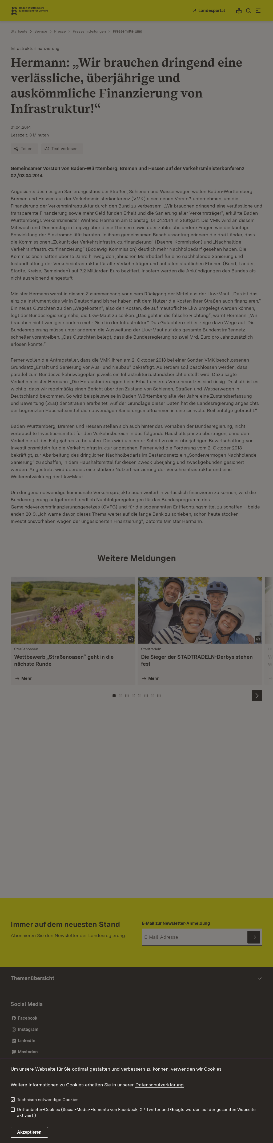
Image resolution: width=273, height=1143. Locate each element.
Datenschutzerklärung (159, 1084)
